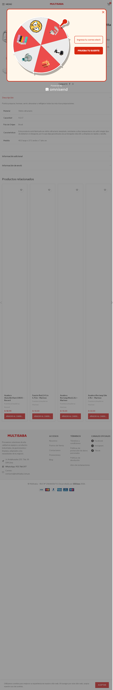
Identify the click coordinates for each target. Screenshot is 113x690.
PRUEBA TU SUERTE (88, 50)
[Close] (103, 12)
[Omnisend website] (57, 88)
